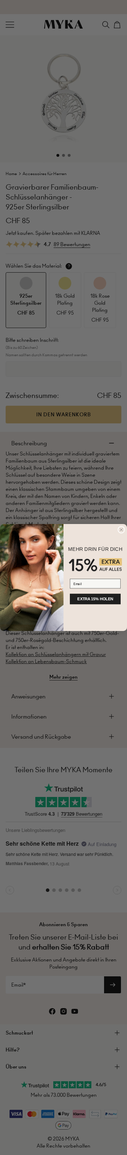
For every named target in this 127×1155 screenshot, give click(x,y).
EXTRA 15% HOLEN (95, 599)
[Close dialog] (121, 529)
